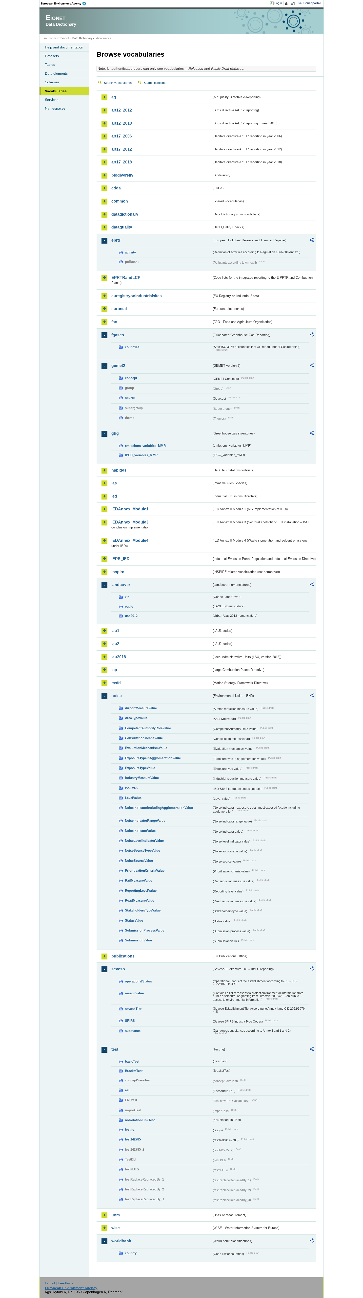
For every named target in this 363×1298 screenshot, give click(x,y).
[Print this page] (287, 3)
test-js (129, 1129)
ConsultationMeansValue (144, 738)
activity (130, 252)
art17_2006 (121, 136)
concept (131, 378)
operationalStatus (138, 981)
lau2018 (118, 657)
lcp (114, 670)
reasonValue (134, 993)
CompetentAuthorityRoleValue (148, 728)
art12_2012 (121, 110)
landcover (120, 585)
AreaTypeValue (136, 718)
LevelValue (133, 798)
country (131, 1253)
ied (114, 496)
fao (114, 322)
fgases (117, 335)
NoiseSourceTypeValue (142, 850)
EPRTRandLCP (126, 277)
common (119, 201)
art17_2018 (121, 162)
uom (115, 1215)
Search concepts (155, 82)
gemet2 (118, 366)
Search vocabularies (118, 82)
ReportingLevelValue (141, 890)
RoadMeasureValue (139, 900)
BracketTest (133, 1071)
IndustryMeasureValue (142, 778)
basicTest (132, 1061)
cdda (116, 188)
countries (132, 347)
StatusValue (134, 920)
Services (51, 100)
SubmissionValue (138, 940)
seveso (118, 969)
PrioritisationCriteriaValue (144, 870)
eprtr (115, 240)
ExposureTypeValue (140, 768)
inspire (117, 572)
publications (123, 956)
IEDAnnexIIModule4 (129, 540)
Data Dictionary (82, 38)
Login (278, 3)
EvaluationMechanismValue (146, 748)
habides (118, 470)
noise (116, 696)
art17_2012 (121, 149)
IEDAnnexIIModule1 (129, 509)
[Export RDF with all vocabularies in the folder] (312, 241)
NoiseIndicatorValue (140, 831)
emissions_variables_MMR (145, 446)
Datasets (52, 56)
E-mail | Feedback (59, 1283)
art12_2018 (121, 123)
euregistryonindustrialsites (136, 296)
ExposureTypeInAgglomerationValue (153, 758)
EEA (65, 3)
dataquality (121, 227)
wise (115, 1228)
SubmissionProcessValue (144, 930)
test (114, 1049)
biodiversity (122, 175)
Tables (50, 65)
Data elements (56, 73)
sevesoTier (133, 1009)
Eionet (64, 38)
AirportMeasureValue (141, 708)
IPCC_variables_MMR (141, 455)
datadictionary (124, 214)
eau (127, 1090)
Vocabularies (56, 91)
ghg (115, 433)
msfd (116, 683)
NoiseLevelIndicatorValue (144, 841)
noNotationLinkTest (140, 1120)
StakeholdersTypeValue (143, 910)
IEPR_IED (120, 559)
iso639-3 (131, 788)
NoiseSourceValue (139, 861)
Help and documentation (64, 47)
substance (133, 1031)
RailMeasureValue (138, 880)
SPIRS (130, 1021)
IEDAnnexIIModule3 (129, 522)
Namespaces (55, 108)
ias (114, 483)
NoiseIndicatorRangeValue (145, 820)
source (130, 398)
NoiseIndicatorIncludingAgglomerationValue (159, 808)
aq (113, 97)
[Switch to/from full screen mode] (293, 3)
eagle (129, 606)
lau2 (115, 644)
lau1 (115, 631)
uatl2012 (131, 616)
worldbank (121, 1241)
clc (127, 597)
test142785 (133, 1139)
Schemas (52, 82)
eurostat (119, 309)
